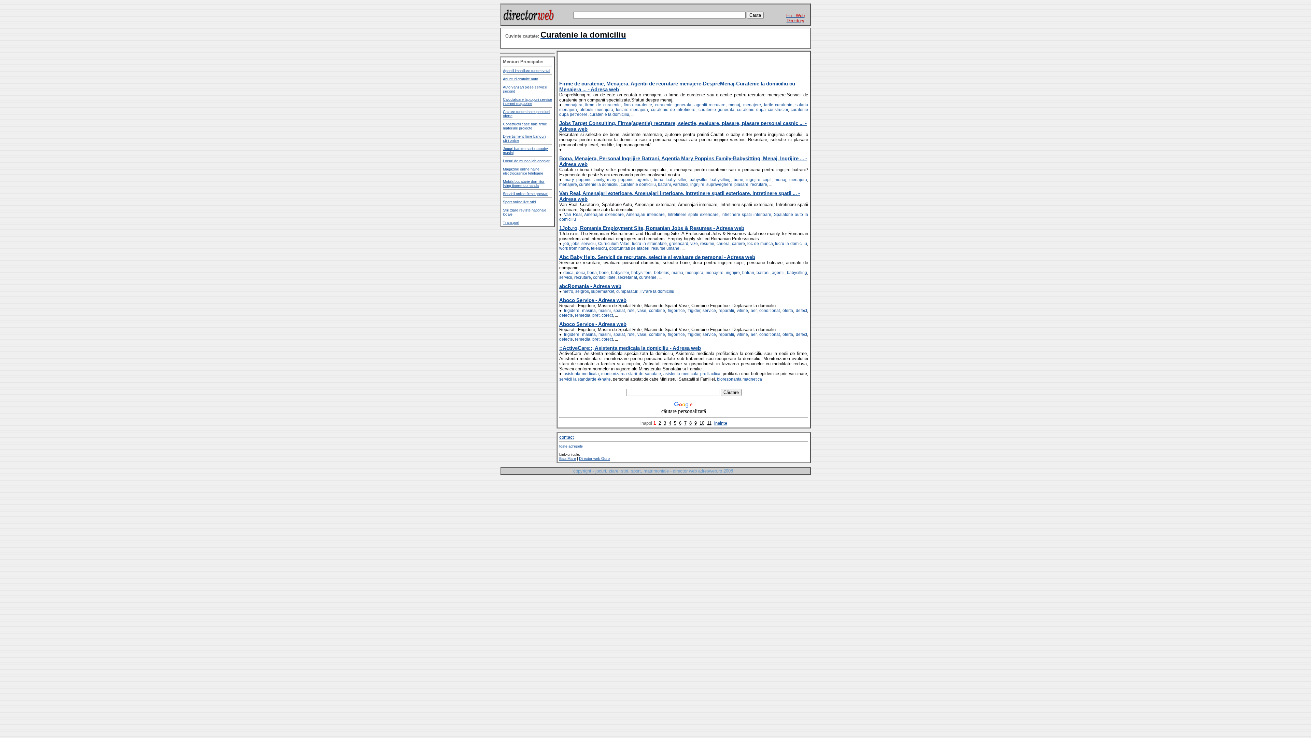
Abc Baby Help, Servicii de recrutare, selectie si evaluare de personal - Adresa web (657, 257)
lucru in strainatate (649, 243)
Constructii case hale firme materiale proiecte (525, 126)
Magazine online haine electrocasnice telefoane (523, 171)
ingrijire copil (758, 179)
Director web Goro (594, 458)
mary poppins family (584, 179)
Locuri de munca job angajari (526, 161)
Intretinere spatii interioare (746, 214)
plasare (741, 184)
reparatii (726, 310)
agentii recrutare (710, 104)
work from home (574, 248)
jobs (575, 243)
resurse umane (665, 248)
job (566, 243)
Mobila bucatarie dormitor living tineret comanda (524, 183)
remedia (582, 315)
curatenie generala (673, 104)
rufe (631, 310)
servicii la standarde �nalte (585, 379)
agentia (644, 179)
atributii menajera (596, 109)
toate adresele (571, 446)
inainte (720, 423)
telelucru (599, 248)
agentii (778, 272)
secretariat (627, 277)
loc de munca (760, 243)
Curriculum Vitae (614, 243)
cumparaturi (627, 291)
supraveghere (719, 184)
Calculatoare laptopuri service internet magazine (527, 101)
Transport (511, 222)
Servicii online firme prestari (525, 194)
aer (754, 310)
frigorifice (676, 310)
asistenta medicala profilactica (691, 373)
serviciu (588, 243)
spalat (619, 310)
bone (738, 179)
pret (596, 315)
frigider (694, 310)
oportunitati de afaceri (629, 248)
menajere (752, 104)
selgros (582, 291)
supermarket (602, 291)
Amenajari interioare (645, 214)
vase (641, 310)
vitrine (742, 310)
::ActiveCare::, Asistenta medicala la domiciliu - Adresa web (630, 348)
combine (657, 310)
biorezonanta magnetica (739, 379)
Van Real (573, 214)
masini (604, 310)
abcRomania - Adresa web (590, 286)
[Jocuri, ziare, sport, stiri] (528, 21)
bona (658, 179)
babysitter (698, 179)
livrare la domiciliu (657, 291)
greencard (678, 243)
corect (607, 315)
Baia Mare (567, 458)
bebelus (661, 272)
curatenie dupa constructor (762, 109)
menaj (734, 104)
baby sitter (676, 179)
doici (580, 272)
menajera (573, 104)
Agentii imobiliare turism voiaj (526, 71)
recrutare (758, 184)
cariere (738, 243)
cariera (723, 243)
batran (748, 272)
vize (694, 243)
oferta (788, 310)
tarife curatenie (778, 104)
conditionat (769, 310)
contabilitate (604, 277)
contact (566, 437)
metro (568, 291)
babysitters (641, 272)
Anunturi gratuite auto (520, 79)
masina (589, 310)
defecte (566, 315)
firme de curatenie (603, 104)
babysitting (720, 179)
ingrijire (697, 184)
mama (677, 272)
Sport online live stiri (519, 202)
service (709, 310)
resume (707, 243)
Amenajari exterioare (604, 214)
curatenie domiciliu (638, 184)
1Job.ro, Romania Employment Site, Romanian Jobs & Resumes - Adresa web (651, 228)
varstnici (680, 184)
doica (568, 272)
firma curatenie (638, 104)
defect (801, 310)
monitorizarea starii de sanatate (631, 373)
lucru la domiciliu (791, 243)
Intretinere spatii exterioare (693, 214)
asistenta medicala (581, 373)
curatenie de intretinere (673, 109)
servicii (565, 277)
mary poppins (620, 179)
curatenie (648, 277)
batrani (664, 184)
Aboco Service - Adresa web (592, 300)
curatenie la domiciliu (609, 114)
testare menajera (632, 109)
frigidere (571, 310)
